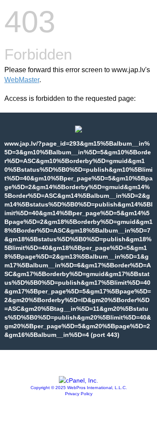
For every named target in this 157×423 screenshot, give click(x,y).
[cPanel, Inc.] (78, 380)
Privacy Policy (78, 393)
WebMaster (21, 79)
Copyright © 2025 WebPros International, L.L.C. (79, 387)
